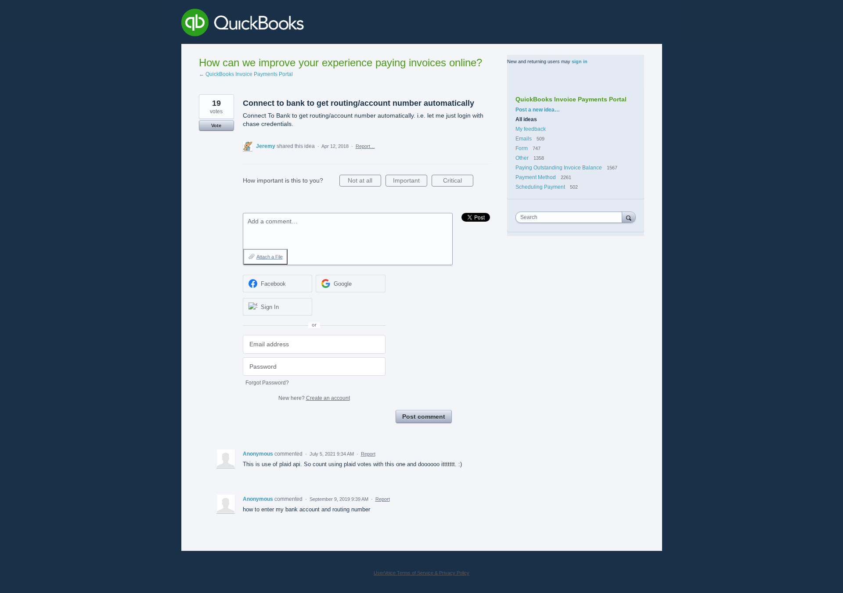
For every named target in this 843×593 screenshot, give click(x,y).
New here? (314, 398)
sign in (579, 61)
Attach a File (269, 256)
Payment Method (535, 177)
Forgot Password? (267, 383)
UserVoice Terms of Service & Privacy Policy (421, 572)
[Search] (629, 217)
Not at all (364, 182)
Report (368, 453)
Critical (458, 182)
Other (522, 158)
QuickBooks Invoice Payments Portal (571, 99)
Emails (523, 139)
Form (522, 148)
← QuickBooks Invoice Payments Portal (246, 74)
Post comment (423, 416)
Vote (216, 125)
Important (410, 182)
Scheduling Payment (540, 187)
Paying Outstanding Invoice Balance (558, 168)
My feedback (530, 129)
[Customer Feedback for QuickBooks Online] (306, 24)
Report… (365, 146)
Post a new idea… (537, 110)
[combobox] (571, 217)
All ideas (526, 119)
